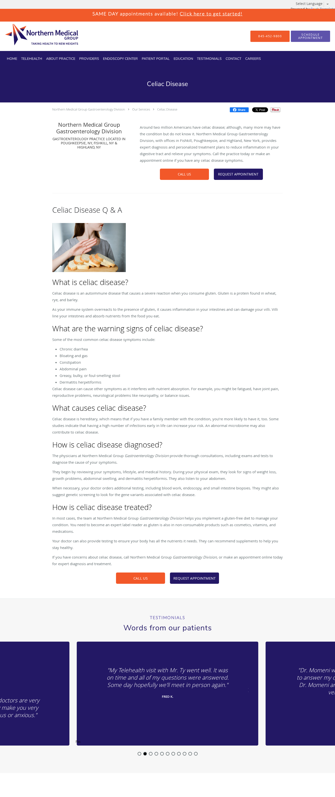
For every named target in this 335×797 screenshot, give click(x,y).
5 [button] (162, 753)
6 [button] (167, 753)
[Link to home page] (33, 36)
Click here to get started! (211, 13)
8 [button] (179, 753)
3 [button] (150, 753)
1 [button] (139, 753)
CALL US (184, 174)
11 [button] (195, 753)
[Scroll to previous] (88, 689)
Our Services (141, 109)
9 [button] (184, 753)
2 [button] (145, 753)
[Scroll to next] (247, 689)
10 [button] (190, 753)
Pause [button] (78, 742)
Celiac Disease (167, 109)
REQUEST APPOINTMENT (238, 174)
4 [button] (156, 753)
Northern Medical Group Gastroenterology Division (88, 109)
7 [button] (173, 753)
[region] (167, 694)
